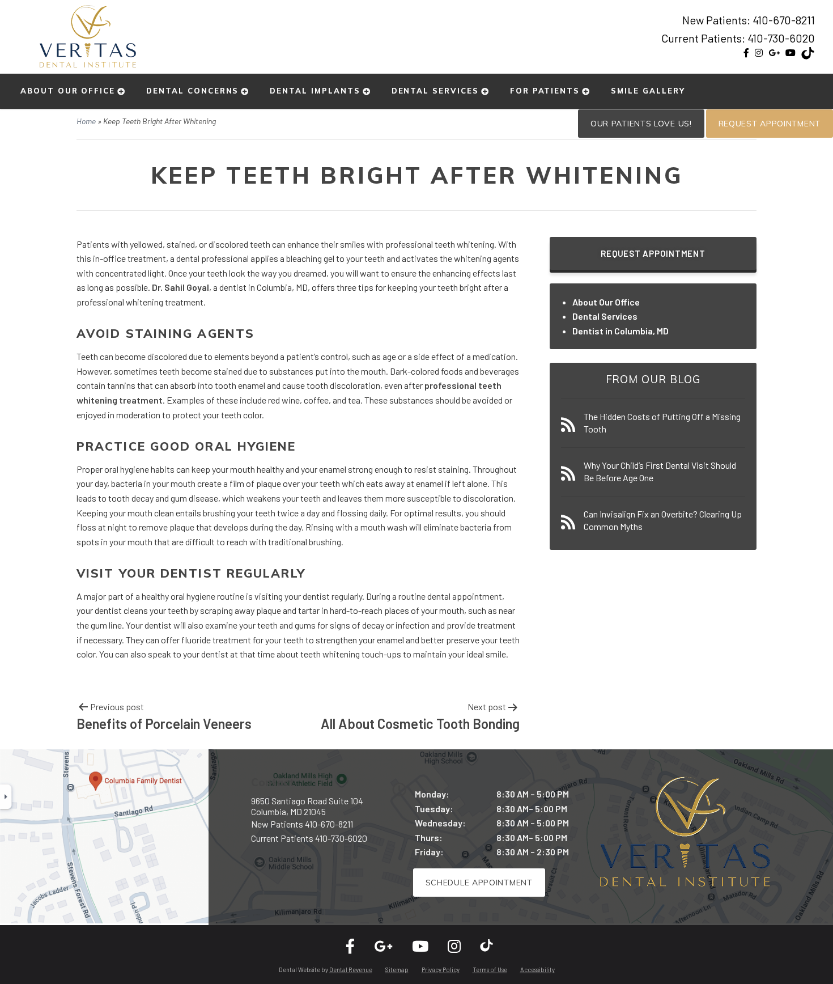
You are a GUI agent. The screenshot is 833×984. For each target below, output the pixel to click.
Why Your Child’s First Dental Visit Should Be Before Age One (660, 471)
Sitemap (397, 969)
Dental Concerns (192, 90)
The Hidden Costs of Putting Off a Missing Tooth (662, 422)
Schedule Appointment (479, 882)
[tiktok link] (808, 55)
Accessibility (537, 969)
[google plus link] (774, 52)
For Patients (545, 90)
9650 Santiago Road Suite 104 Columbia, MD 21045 (307, 806)
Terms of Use (490, 969)
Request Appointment (770, 123)
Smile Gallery (648, 90)
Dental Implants (315, 90)
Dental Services (435, 90)
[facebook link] (746, 52)
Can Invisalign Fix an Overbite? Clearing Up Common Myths (663, 520)
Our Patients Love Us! (641, 123)
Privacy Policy (441, 969)
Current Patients (309, 838)
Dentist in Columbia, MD (620, 330)
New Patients (302, 823)
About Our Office (67, 90)
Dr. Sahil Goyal (180, 287)
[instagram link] (759, 52)
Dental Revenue (350, 969)
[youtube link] (790, 52)
